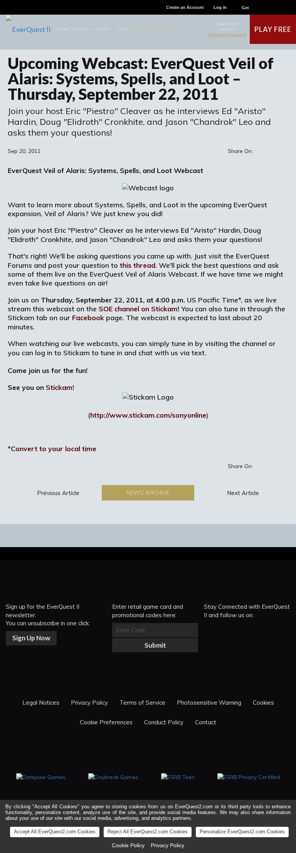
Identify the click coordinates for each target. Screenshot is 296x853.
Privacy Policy (89, 702)
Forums (81, 29)
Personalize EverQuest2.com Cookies (242, 832)
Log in (220, 7)
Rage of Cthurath (153, 29)
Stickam (59, 387)
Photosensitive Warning (209, 702)
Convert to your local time (53, 448)
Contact (205, 722)
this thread (137, 265)
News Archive (148, 492)
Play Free (272, 29)
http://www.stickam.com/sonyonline (148, 415)
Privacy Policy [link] (167, 845)
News (64, 29)
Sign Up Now (31, 638)
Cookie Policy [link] (128, 845)
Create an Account (185, 7)
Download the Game (228, 34)
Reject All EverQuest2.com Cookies (148, 832)
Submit (155, 645)
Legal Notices (40, 702)
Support (101, 29)
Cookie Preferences (106, 722)
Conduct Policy (163, 722)
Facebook (88, 317)
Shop (122, 29)
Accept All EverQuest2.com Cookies (55, 832)
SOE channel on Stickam (138, 308)
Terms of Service (142, 702)
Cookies (263, 702)
